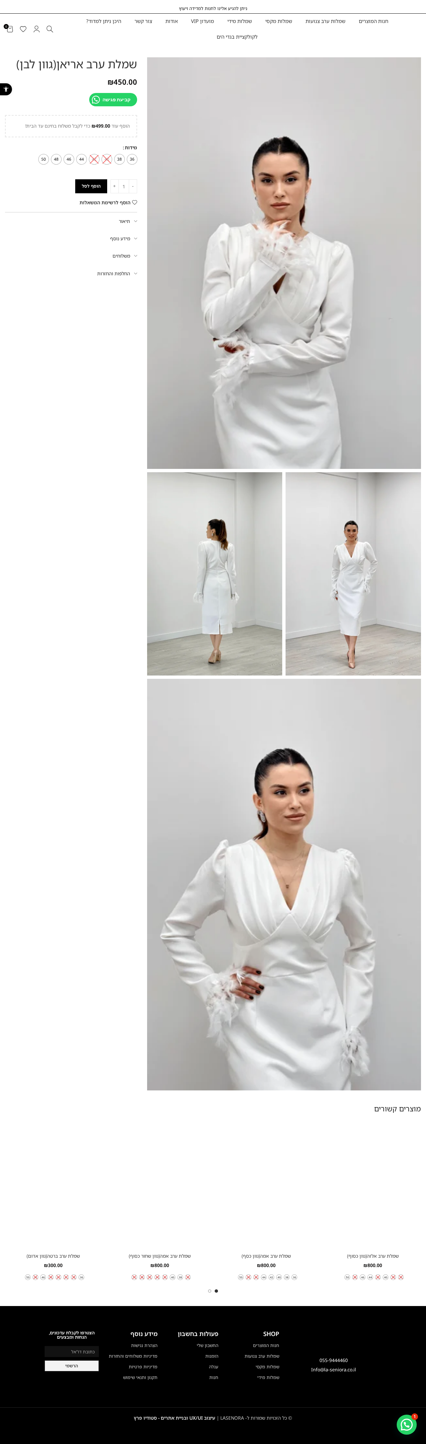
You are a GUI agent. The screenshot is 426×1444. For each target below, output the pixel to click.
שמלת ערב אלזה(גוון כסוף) (373, 1256)
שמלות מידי (268, 1377)
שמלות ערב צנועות (262, 1356)
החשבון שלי (207, 1345)
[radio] (132, 159)
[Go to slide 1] (216, 1291)
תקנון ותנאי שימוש (140, 1377)
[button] (6, 89)
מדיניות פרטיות (143, 1367)
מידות (131, 147)
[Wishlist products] (23, 29)
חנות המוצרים (266, 1345)
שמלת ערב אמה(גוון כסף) (266, 1256)
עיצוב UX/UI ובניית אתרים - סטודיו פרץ (174, 1418)
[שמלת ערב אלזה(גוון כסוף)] (372, 1185)
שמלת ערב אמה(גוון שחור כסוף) (160, 1256)
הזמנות (211, 1356)
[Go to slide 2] (209, 1291)
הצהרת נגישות (144, 1345)
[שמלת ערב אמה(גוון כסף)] (266, 1185)
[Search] (50, 29)
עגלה (213, 1367)
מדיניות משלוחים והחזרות (133, 1356)
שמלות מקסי (267, 1367)
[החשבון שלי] (36, 29)
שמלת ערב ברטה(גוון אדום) (53, 1256)
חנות (213, 1377)
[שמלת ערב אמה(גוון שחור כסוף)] (159, 1185)
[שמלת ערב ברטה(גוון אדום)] (53, 1185)
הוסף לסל (91, 186)
